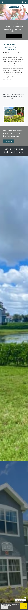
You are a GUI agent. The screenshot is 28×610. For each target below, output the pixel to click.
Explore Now (14, 36)
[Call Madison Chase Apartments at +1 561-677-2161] (25, 2)
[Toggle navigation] (2, 2)
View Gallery (9, 141)
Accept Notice (23, 606)
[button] (23, 2)
